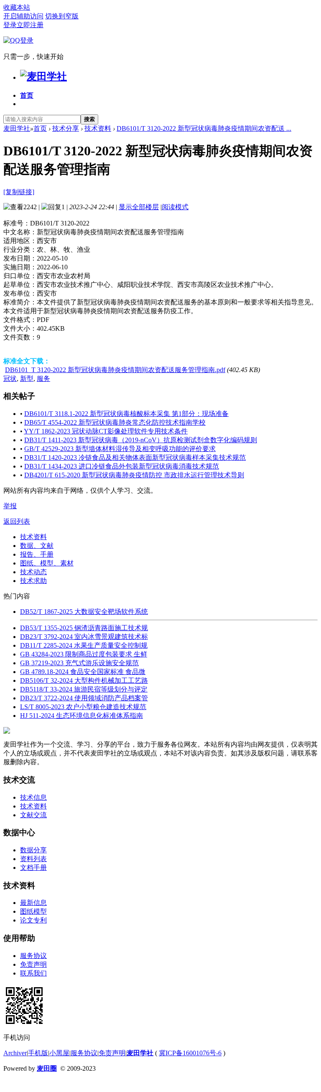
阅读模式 (175, 206)
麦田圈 (47, 1068)
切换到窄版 (62, 16)
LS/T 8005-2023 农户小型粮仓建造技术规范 (83, 706)
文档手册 (33, 867)
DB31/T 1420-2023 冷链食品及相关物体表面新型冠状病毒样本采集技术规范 (135, 457)
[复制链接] (18, 191)
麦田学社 (16, 128)
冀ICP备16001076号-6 (190, 1053)
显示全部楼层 (139, 206)
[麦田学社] (43, 76)
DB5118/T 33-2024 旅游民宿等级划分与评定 (84, 689)
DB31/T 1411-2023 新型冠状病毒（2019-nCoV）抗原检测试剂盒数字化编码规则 (140, 439)
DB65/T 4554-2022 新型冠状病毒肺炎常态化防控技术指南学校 (115, 422)
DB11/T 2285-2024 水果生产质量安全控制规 (84, 645)
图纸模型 (33, 911)
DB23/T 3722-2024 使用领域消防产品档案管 (84, 698)
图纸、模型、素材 (47, 563)
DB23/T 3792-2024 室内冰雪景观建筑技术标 (84, 636)
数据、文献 (37, 545)
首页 (26, 95)
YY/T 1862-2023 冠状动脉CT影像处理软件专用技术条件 (106, 431)
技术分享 (65, 128)
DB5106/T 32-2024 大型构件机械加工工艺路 (84, 680)
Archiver (15, 1053)
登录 (10, 24)
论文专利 (33, 920)
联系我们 (33, 973)
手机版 (38, 1053)
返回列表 (16, 521)
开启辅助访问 (23, 16)
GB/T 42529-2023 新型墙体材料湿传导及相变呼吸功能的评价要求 (120, 448)
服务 (43, 378)
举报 (10, 505)
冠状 (10, 378)
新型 (26, 378)
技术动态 (33, 571)
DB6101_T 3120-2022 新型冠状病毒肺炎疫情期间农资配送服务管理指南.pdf (115, 369)
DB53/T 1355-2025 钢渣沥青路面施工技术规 (84, 627)
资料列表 (33, 858)
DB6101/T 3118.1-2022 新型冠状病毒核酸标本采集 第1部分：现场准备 (126, 413)
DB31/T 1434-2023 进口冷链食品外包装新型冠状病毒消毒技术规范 (121, 466)
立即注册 (30, 24)
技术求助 (33, 580)
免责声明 (33, 964)
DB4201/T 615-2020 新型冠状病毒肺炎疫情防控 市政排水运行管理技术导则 (134, 475)
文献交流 (33, 814)
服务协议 (33, 955)
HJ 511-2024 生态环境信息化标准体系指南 (81, 715)
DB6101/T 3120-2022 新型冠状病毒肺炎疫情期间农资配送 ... (204, 128)
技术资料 (97, 128)
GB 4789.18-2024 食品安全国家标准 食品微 (82, 671)
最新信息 (33, 902)
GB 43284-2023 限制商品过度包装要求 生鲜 (83, 654)
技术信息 (33, 797)
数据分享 (33, 850)
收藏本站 (16, 7)
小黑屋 (59, 1053)
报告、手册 (37, 554)
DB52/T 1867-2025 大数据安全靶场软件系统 (84, 611)
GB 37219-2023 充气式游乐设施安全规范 (79, 662)
